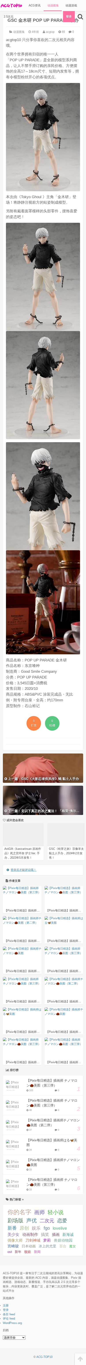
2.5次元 (8, 16)
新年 (18, 1252)
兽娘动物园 (63, 1240)
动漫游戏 (71, 5)
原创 (24, 1228)
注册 (6, 1305)
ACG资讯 (34, 5)
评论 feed (9, 1318)
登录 (69, 16)
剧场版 (15, 1220)
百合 (62, 1246)
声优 (31, 1220)
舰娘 (27, 1252)
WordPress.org (12, 1323)
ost (9, 1252)
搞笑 (45, 1234)
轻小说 (56, 1212)
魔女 (72, 1246)
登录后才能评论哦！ (23, 870)
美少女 (13, 1234)
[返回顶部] (80, 1359)
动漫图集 (53, 5)
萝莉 (47, 1240)
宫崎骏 (13, 1246)
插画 (56, 1234)
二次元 (47, 1220)
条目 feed (9, 1314)
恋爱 (62, 1220)
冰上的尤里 (47, 1246)
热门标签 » (16, 1199)
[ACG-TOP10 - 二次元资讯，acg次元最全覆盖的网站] (11, 5)
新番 (12, 1228)
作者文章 (14, 880)
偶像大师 (14, 1240)
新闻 (37, 1252)
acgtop (49, 32)
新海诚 (68, 1234)
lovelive (60, 1228)
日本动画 (29, 1246)
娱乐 (36, 1228)
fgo (47, 1228)
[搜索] (80, 16)
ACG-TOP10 (44, 1357)
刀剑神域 (32, 1240)
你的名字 (19, 1212)
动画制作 (30, 1234)
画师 (39, 1212)
